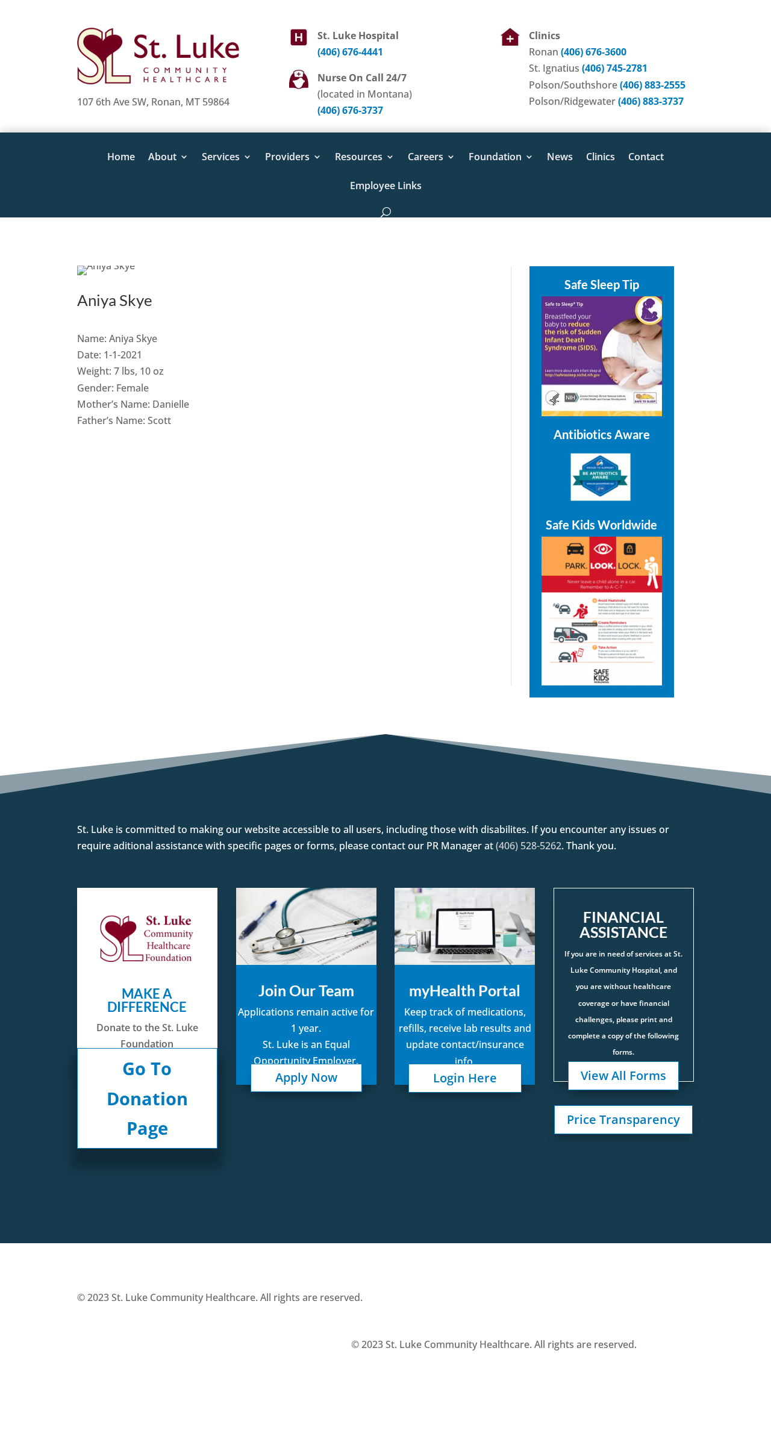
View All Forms (623, 1075)
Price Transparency (623, 1119)
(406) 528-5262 (527, 845)
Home (121, 157)
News (560, 157)
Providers (287, 157)
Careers (425, 157)
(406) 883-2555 (652, 85)
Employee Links (386, 186)
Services (221, 157)
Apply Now (306, 1077)
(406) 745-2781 (615, 68)
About (162, 157)
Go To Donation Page (147, 1098)
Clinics (600, 157)
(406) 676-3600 (593, 51)
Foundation (495, 157)
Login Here (465, 1078)
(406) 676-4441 (350, 51)
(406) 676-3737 (350, 110)
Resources (358, 157)
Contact (646, 157)
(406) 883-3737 (651, 101)
